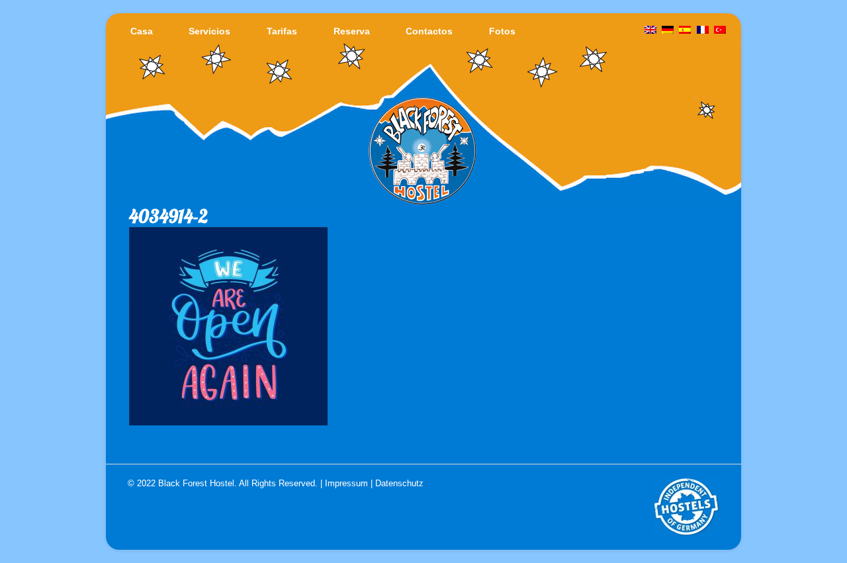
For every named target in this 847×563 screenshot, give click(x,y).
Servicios (209, 31)
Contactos (429, 31)
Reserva (352, 31)
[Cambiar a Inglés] (650, 30)
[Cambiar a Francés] (703, 30)
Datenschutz (399, 483)
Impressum (346, 483)
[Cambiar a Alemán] (668, 30)
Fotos (502, 31)
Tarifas (282, 31)
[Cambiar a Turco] (720, 30)
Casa (141, 31)
